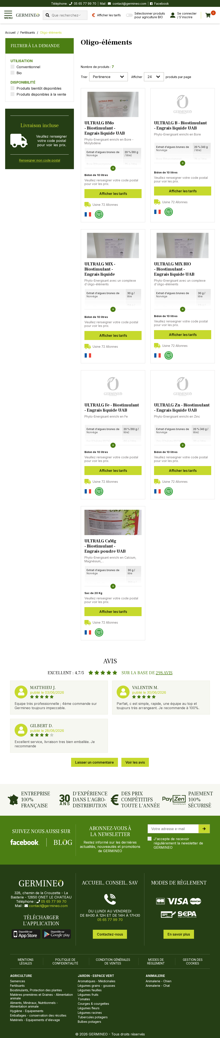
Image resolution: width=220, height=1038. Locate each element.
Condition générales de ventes (113, 961)
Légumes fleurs (88, 1008)
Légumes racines (90, 1012)
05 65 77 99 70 (53, 901)
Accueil (10, 32)
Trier (84, 77)
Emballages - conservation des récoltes (38, 1015)
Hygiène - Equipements (26, 1011)
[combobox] (65, 15)
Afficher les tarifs (113, 193)
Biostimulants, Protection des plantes (36, 990)
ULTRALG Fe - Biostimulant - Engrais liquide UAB (111, 408)
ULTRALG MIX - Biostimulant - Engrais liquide (99, 269)
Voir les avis (135, 762)
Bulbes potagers (89, 1021)
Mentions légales (26, 961)
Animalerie (155, 976)
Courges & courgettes (93, 1003)
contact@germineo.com (129, 3)
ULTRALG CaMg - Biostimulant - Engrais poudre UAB (105, 546)
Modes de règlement (156, 961)
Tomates (84, 999)
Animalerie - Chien (158, 981)
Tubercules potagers (93, 1017)
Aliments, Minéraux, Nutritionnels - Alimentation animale (34, 1004)
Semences (17, 981)
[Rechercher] (47, 15)
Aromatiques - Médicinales (96, 981)
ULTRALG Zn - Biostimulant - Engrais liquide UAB (182, 408)
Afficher (136, 77)
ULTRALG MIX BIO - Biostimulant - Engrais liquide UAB (174, 269)
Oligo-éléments (51, 32)
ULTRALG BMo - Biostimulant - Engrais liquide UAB (104, 128)
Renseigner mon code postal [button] (39, 160)
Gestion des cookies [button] (193, 961)
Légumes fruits (88, 994)
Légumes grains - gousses (96, 985)
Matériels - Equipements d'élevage (35, 1020)
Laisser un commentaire (94, 762)
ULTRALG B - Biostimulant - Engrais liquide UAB (180, 125)
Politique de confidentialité (65, 961)
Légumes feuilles (90, 990)
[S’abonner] (204, 828)
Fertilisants (27, 32)
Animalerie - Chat (158, 985)
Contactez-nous (110, 934)
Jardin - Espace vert (96, 976)
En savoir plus (179, 934)
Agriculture (21, 976)
